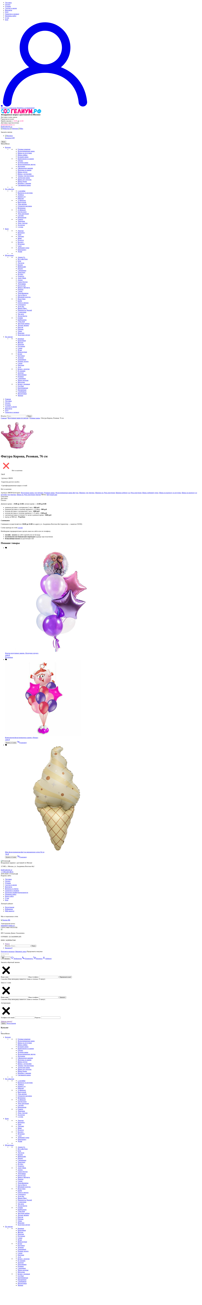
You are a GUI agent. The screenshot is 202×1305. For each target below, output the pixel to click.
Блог (6, 20)
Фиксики (21, 333)
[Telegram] (14, 128)
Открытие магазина (25, 206)
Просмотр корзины (8, 951)
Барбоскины (22, 320)
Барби (20, 301)
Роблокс (21, 329)
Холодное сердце (24, 335)
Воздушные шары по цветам (18, 418)
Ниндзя (20, 327)
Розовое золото (23, 361)
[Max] (20, 128)
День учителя (22, 223)
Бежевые (21, 339)
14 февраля (22, 200)
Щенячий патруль (24, 297)
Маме (20, 238)
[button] (5, 144)
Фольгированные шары (26, 151)
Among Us (21, 257)
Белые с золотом (23, 369)
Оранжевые (22, 359)
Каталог (8, 147)
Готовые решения (24, 149)
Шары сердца (22, 172)
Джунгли (21, 263)
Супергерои (22, 312)
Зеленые (21, 358)
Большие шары (23, 157)
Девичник (21, 221)
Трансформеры (23, 293)
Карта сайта (9, 896)
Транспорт (21, 272)
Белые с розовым (24, 384)
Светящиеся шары (24, 185)
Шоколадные (22, 352)
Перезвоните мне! (65, 977)
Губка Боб (21, 322)
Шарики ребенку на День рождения (128, 493)
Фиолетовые (22, 393)
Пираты (20, 289)
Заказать (62, 997)
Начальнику (22, 250)
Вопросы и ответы (11, 889)
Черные (20, 395)
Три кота (21, 314)
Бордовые (21, 356)
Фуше (20, 350)
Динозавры (22, 284)
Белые (20, 354)
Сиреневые (22, 378)
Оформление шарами (25, 168)
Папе (19, 234)
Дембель (21, 195)
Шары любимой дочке (150, 493)
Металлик (21, 382)
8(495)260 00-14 (6, 127)
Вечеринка (21, 208)
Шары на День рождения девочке (29, 495)
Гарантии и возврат (12, 14)
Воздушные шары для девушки (32, 493)
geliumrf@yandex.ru (8, 125)
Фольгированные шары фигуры (66, 493)
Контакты (8, 10)
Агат (19, 367)
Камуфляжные (23, 388)
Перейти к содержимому (26, 108)
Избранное (9, 909)
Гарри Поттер (23, 282)
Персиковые (22, 375)
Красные (21, 344)
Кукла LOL (22, 286)
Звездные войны (24, 323)
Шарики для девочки (86, 493)
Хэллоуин (21, 225)
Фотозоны (21, 166)
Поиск (29, 416)
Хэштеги (21, 276)
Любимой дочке (23, 248)
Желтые (20, 342)
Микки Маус (22, 308)
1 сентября (21, 191)
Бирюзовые (22, 340)
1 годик (20, 227)
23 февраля (22, 210)
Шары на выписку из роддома (170, 493)
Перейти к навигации (9, 108)
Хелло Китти (22, 316)
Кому (7, 229)
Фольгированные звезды (26, 164)
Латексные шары (24, 178)
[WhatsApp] (5, 128)
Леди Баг (21, 306)
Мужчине (21, 244)
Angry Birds (22, 278)
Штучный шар (52, 495)
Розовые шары (35, 418)
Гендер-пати (22, 212)
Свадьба (21, 215)
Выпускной (22, 202)
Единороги (22, 304)
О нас (7, 18)
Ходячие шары (23, 162)
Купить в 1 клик (11, 743)
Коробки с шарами (24, 183)
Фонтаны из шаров (24, 170)
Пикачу (20, 268)
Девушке (21, 236)
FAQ (6, 12)
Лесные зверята (23, 325)
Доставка (8, 2)
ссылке (20, 528)
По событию (9, 189)
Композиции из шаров (26, 159)
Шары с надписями (25, 174)
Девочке (21, 231)
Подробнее (9, 657)
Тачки (20, 331)
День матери (22, 204)
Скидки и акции (11, 8)
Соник (20, 291)
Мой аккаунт (9, 911)
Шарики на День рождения (105, 493)
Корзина (8, 948)
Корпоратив (22, 217)
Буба (19, 261)
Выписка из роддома (25, 193)
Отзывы (8, 6)
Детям (20, 251)
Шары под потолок (24, 179)
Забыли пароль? (6, 1021)
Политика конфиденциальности (16, 892)
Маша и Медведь (24, 287)
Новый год (22, 197)
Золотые (21, 373)
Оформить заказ (20, 951)
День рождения (23, 214)
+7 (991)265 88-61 (7, 872)
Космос (20, 265)
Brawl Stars (21, 299)
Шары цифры (22, 155)
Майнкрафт (22, 267)
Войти (3, 1023)
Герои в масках (23, 303)
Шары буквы (22, 181)
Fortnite (20, 318)
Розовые (21, 376)
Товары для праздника (26, 176)
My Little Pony (23, 259)
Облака (20, 161)
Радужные (21, 346)
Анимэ (20, 280)
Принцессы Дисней (25, 310)
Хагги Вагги (22, 295)
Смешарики (22, 270)
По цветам (9, 337)
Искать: (3, 416)
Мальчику (21, 232)
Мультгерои (9, 255)
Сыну (20, 246)
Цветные (21, 365)
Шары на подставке (25, 153)
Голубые (21, 386)
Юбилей (21, 198)
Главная (8, 399)
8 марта (20, 219)
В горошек (21, 371)
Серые (20, 348)
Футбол (20, 274)
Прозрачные (22, 390)
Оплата (7, 4)
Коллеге (20, 242)
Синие (20, 363)
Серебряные (22, 392)
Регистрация (9, 907)
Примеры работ (10, 16)
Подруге (21, 240)
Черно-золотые (23, 380)
